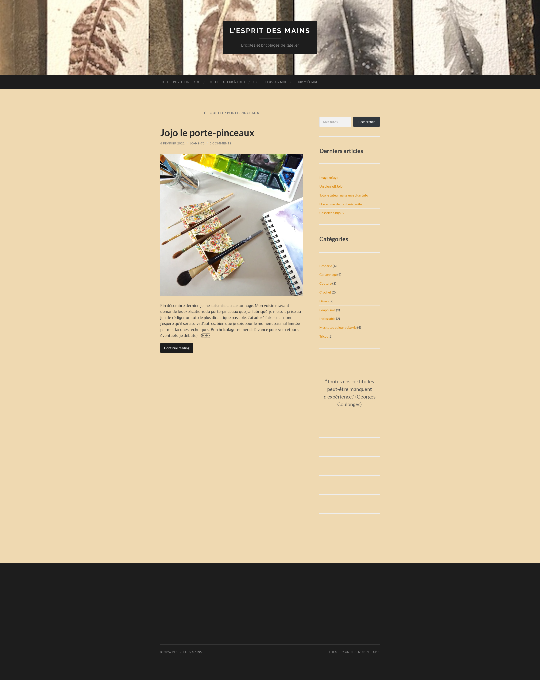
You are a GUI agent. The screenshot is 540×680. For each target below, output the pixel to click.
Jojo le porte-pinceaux (180, 82)
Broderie (325, 266)
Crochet (325, 292)
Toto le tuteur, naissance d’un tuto (343, 195)
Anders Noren (357, 652)
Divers (324, 301)
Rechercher (366, 122)
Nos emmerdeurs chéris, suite (340, 204)
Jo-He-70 (197, 143)
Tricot (323, 336)
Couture (325, 283)
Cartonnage (328, 274)
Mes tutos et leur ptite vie (337, 327)
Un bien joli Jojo (331, 186)
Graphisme (327, 310)
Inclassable (327, 318)
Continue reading (176, 348)
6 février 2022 (172, 143)
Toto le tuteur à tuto (226, 82)
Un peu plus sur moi (269, 82)
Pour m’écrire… (307, 82)
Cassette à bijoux (331, 213)
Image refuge (328, 177)
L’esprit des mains (270, 31)
